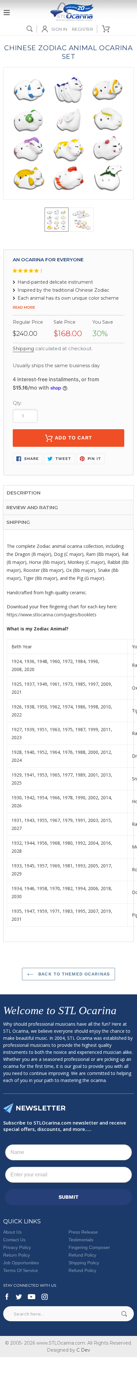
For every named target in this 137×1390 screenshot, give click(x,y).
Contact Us (14, 1239)
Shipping (23, 348)
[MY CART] (106, 29)
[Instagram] (44, 1296)
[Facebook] (7, 1296)
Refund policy (82, 1270)
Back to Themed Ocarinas (73, 973)
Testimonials (80, 1239)
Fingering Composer (89, 1247)
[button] (27, 271)
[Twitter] (18, 1296)
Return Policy (16, 1255)
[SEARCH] (29, 29)
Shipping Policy (83, 1262)
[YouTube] (31, 1296)
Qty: (17, 403)
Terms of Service (20, 1270)
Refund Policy (82, 1255)
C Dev (83, 1350)
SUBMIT (68, 1197)
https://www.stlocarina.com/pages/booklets (52, 615)
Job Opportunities (21, 1262)
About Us (12, 1232)
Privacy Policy (17, 1247)
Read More (24, 307)
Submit (124, 1313)
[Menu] (6, 9)
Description (23, 493)
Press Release (83, 1232)
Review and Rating (32, 507)
